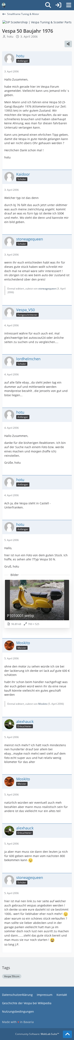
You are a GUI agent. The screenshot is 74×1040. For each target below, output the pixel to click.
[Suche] (48, 5)
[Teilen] (68, 44)
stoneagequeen (47, 288)
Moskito (42, 704)
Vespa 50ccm (11, 976)
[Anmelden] (58, 5)
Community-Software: (37, 1034)
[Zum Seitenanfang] (67, 1034)
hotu (10, 36)
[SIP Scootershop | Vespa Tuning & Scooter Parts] (37, 22)
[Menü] (69, 5)
